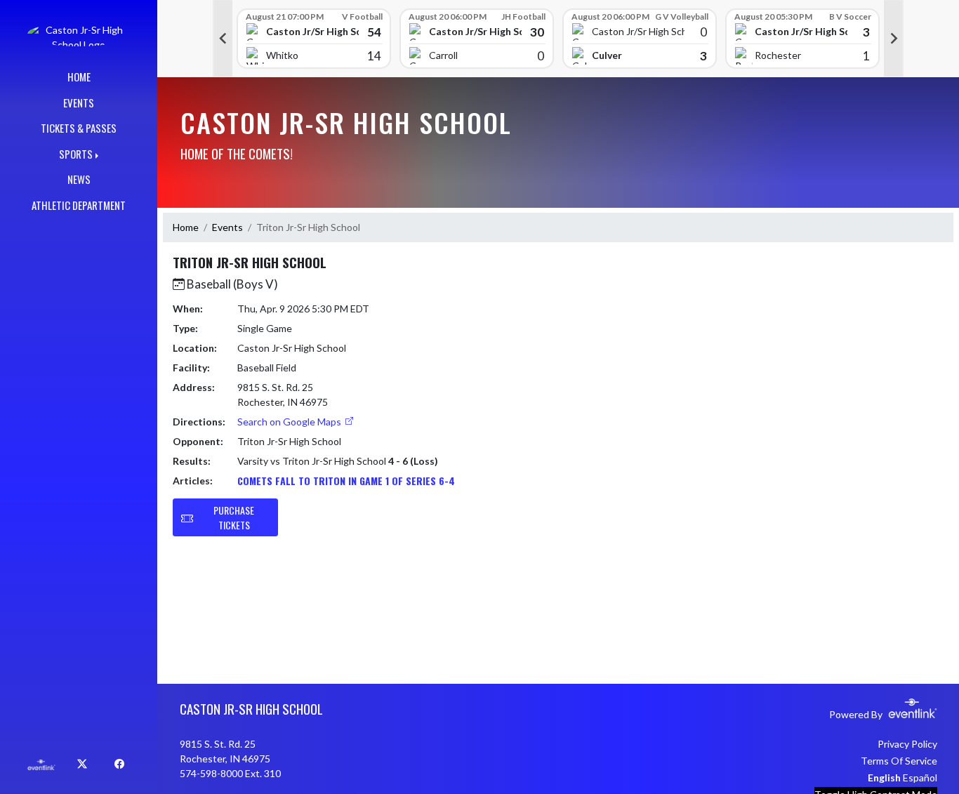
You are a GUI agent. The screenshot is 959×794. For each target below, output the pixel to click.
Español (920, 777)
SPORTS (76, 153)
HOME (79, 76)
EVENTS (78, 102)
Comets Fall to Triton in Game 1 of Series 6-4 (346, 480)
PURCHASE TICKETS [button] (233, 517)
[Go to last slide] (222, 38)
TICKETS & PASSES (79, 127)
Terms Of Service (899, 761)
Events (227, 227)
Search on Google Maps (290, 422)
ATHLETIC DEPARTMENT (79, 205)
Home (186, 227)
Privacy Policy (907, 744)
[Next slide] (894, 38)
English (884, 777)
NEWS (79, 179)
